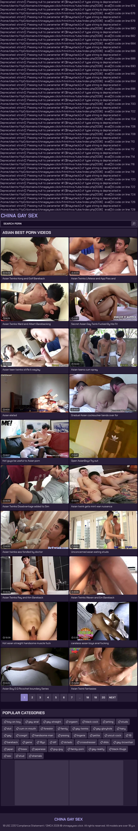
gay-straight (53, 721)
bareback (12, 742)
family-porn (77, 749)
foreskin (48, 728)
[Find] (133, 223)
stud (21, 755)
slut (9, 728)
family (64, 728)
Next (112, 697)
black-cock (91, 721)
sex (9, 755)
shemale (37, 755)
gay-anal (33, 721)
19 (95, 697)
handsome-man (44, 735)
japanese (40, 749)
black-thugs (119, 749)
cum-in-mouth (27, 728)
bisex (24, 749)
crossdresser (88, 742)
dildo (106, 742)
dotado (68, 742)
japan (10, 749)
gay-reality (98, 749)
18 (87, 697)
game (29, 742)
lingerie (81, 735)
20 (103, 697)
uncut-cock (114, 735)
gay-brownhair (124, 742)
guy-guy (58, 749)
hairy (123, 728)
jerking (109, 721)
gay (9, 735)
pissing (65, 735)
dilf (54, 742)
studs (124, 721)
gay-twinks (81, 728)
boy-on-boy (14, 721)
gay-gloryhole (104, 728)
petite (96, 735)
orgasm (73, 721)
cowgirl (23, 735)
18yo (42, 742)
